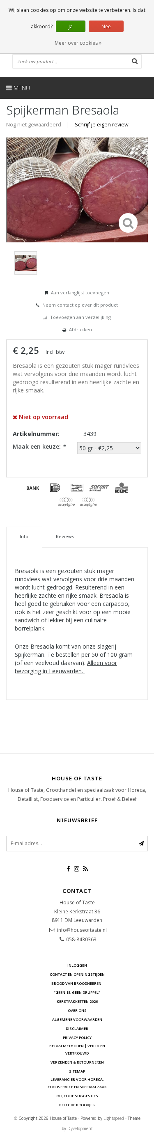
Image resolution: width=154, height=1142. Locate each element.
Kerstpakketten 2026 (77, 1001)
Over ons (77, 1010)
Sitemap (77, 1071)
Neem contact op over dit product (80, 305)
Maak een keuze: (39, 446)
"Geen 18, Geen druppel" (77, 992)
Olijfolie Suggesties (77, 1095)
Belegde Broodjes (77, 1105)
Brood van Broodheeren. (77, 983)
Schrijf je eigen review (102, 124)
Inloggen (77, 965)
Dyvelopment (80, 1128)
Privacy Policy (77, 1037)
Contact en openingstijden (77, 974)
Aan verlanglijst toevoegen (80, 292)
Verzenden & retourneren (77, 1062)
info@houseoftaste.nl (82, 929)
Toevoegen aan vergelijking (80, 317)
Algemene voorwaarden (77, 1019)
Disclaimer (77, 1028)
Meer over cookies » (78, 42)
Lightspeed (113, 1118)
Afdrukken (80, 329)
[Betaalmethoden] (33, 488)
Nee (106, 26)
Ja (71, 26)
